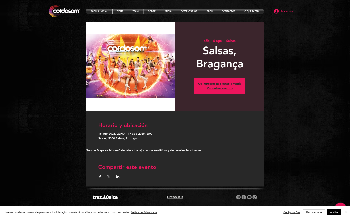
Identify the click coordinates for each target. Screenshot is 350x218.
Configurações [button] (291, 212)
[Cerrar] (345, 212)
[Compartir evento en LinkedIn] (118, 176)
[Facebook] (244, 197)
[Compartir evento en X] (109, 176)
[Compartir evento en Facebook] (100, 176)
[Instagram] (238, 197)
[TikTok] (254, 197)
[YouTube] (249, 197)
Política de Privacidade (144, 212)
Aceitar (334, 212)
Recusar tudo (314, 212)
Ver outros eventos (220, 88)
